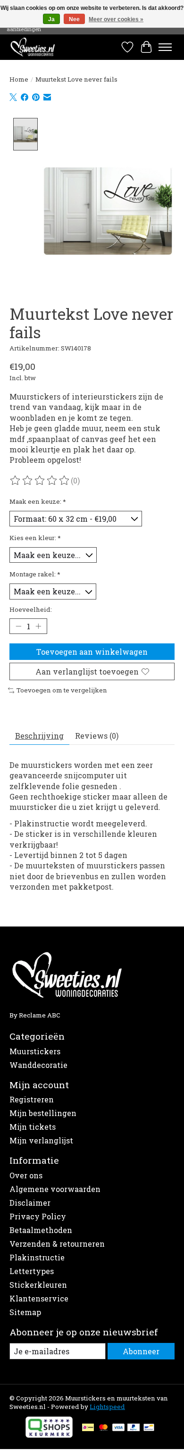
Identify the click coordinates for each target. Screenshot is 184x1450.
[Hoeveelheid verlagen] (18, 626)
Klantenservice (38, 1298)
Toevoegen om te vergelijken (62, 690)
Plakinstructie (37, 1257)
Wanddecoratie (38, 1065)
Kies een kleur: (35, 537)
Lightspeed (107, 1406)
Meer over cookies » (116, 19)
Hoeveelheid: (30, 609)
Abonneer (141, 1351)
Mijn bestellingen (42, 1113)
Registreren (31, 1099)
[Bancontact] (149, 1428)
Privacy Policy (37, 1216)
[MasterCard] (103, 1428)
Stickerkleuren (38, 1285)
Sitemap (25, 1312)
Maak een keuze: (37, 501)
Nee (74, 19)
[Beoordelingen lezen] (40, 480)
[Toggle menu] (165, 47)
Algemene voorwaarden (54, 1189)
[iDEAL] (88, 1428)
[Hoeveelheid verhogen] (38, 626)
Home (18, 79)
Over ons (25, 1175)
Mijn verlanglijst (41, 1140)
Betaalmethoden (40, 1230)
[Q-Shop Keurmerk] (49, 1435)
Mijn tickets (32, 1127)
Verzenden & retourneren (57, 1244)
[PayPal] (133, 1428)
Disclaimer (29, 1203)
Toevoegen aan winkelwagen (92, 652)
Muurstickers (34, 1051)
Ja (51, 19)
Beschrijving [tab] (39, 736)
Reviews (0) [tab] (96, 736)
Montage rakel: (34, 574)
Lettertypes (31, 1271)
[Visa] (118, 1428)
